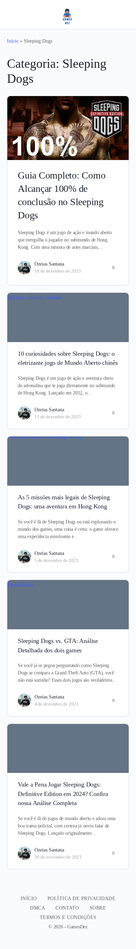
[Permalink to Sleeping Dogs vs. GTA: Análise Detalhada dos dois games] (68, 604)
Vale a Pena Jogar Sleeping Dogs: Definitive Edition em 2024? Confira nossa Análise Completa (63, 793)
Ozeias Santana (49, 264)
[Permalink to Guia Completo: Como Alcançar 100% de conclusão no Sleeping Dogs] (68, 128)
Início (12, 41)
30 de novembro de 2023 (58, 857)
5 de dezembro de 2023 (56, 560)
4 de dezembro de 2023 (56, 704)
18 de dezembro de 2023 (58, 271)
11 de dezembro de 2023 (58, 416)
